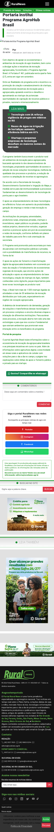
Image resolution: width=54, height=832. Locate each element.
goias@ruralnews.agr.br (28, 761)
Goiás (19, 718)
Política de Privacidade (21, 826)
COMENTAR (44, 404)
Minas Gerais (40, 718)
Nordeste (36, 721)
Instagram (28, 437)
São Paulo (28, 718)
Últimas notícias (43, 10)
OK (49, 785)
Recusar (46, 825)
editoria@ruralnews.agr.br (27, 475)
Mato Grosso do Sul (19, 721)
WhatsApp (28, 452)
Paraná (12, 718)
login (47, 727)
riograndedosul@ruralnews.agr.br (32, 770)
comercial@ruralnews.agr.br (26, 752)
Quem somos (6, 807)
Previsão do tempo (12, 10)
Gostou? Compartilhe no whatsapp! (28, 373)
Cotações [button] (27, 10)
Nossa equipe (6, 811)
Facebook (28, 444)
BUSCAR (48, 489)
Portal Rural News (12, 696)
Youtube (29, 429)
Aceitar (46, 819)
